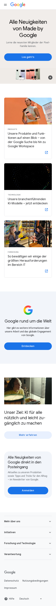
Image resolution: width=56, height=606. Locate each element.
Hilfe (11, 598)
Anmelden (28, 490)
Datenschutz (11, 580)
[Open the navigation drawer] (5, 4)
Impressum (10, 588)
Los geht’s (28, 57)
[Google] (18, 4)
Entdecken (28, 346)
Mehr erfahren (28, 435)
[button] (50, 77)
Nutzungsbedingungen (35, 580)
